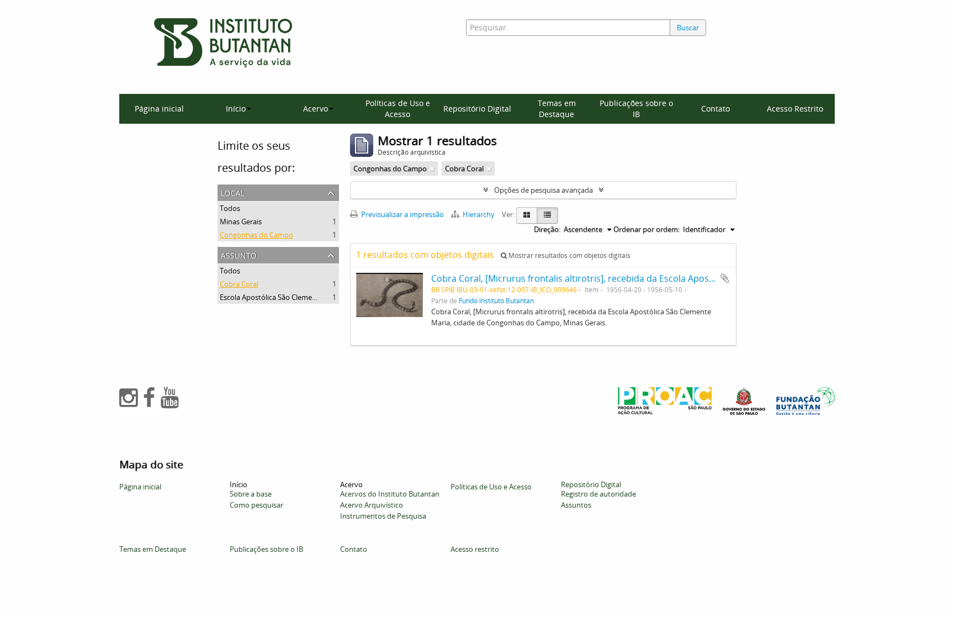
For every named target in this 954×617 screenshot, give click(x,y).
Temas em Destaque (557, 108)
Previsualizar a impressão (401, 214)
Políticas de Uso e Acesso (397, 108)
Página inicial (159, 108)
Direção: (547, 229)
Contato (715, 108)
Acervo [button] (315, 108)
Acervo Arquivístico (371, 505)
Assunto (239, 254)
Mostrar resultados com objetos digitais (568, 255)
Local (233, 191)
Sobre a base (251, 494)
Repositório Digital (477, 108)
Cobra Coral (239, 284)
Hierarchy (478, 214)
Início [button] (236, 108)
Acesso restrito (475, 549)
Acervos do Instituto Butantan (389, 494)
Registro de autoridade (598, 494)
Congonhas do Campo (256, 235)
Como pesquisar (256, 505)
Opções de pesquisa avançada (543, 190)
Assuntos (576, 505)
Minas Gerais (241, 221)
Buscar (688, 28)
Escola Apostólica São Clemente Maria (281, 297)
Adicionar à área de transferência (724, 278)
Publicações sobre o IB (636, 108)
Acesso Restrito (795, 108)
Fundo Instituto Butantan (496, 300)
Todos (230, 208)
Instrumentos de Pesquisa (383, 516)
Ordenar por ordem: (646, 229)
